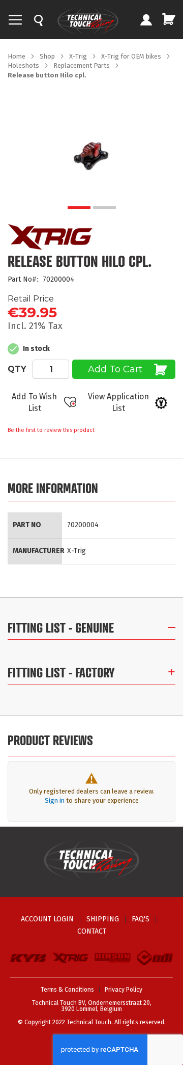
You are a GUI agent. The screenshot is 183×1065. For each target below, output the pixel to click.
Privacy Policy (123, 990)
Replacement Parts (82, 65)
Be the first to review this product (51, 430)
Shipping (102, 919)
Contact (91, 931)
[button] (79, 207)
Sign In (146, 21)
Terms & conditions (67, 990)
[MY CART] (168, 19)
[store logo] (87, 21)
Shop (48, 56)
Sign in (55, 800)
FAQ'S (140, 919)
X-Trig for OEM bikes (132, 56)
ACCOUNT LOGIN (47, 919)
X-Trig (78, 56)
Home (17, 56)
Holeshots (24, 65)
